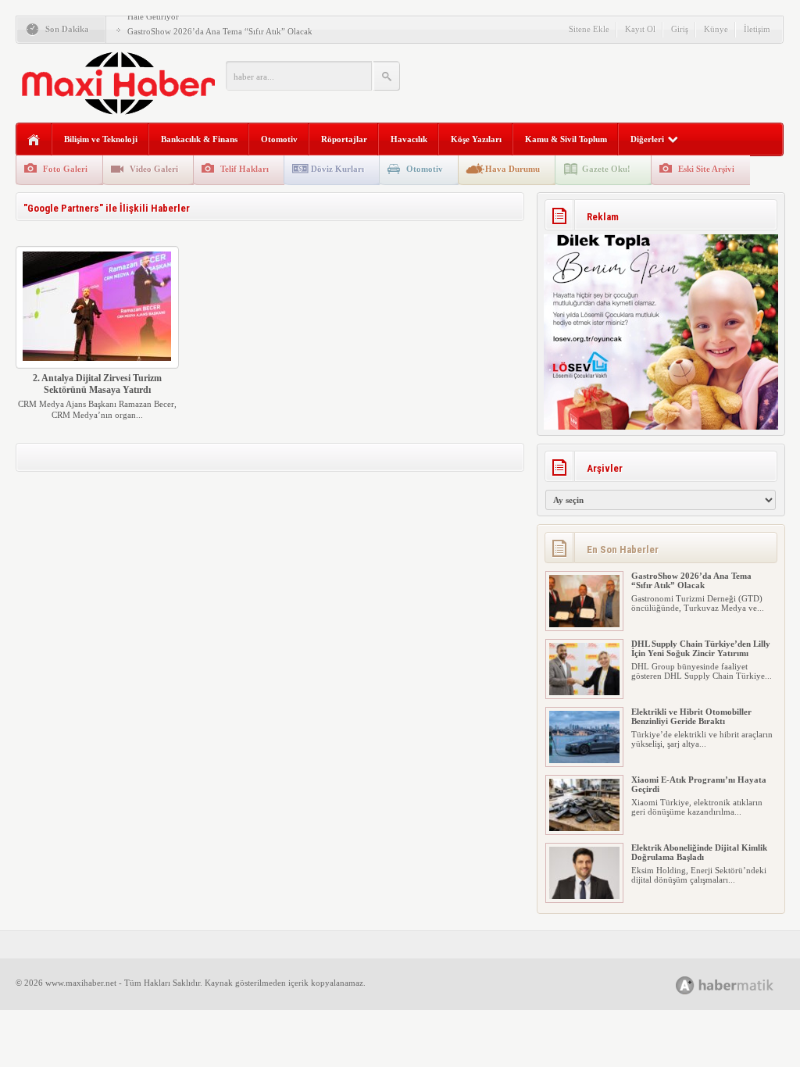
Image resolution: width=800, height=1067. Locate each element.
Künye (716, 29)
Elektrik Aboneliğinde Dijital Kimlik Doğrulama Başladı (699, 852)
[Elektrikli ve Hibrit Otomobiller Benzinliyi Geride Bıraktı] (584, 760)
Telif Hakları (244, 168)
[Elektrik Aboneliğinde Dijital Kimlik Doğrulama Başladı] (584, 895)
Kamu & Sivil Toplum (566, 139)
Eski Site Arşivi (706, 168)
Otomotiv (279, 139)
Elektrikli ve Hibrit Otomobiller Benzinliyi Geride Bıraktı (691, 716)
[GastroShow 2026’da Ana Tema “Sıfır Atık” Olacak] (584, 624)
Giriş (679, 29)
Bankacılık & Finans (199, 139)
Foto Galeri (65, 168)
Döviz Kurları (337, 168)
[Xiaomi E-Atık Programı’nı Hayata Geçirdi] (584, 828)
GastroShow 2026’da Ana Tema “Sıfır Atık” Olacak (219, 31)
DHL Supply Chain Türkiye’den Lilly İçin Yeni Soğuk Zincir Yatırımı (700, 648)
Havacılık (409, 139)
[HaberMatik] (741, 984)
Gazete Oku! (606, 168)
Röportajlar (344, 139)
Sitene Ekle (589, 29)
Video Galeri (154, 168)
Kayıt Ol (640, 29)
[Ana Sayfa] (34, 140)
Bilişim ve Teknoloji (101, 139)
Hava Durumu (512, 168)
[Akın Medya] (685, 985)
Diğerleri (647, 139)
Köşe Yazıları (476, 139)
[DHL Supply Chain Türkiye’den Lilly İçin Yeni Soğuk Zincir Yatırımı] (584, 692)
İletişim (757, 29)
